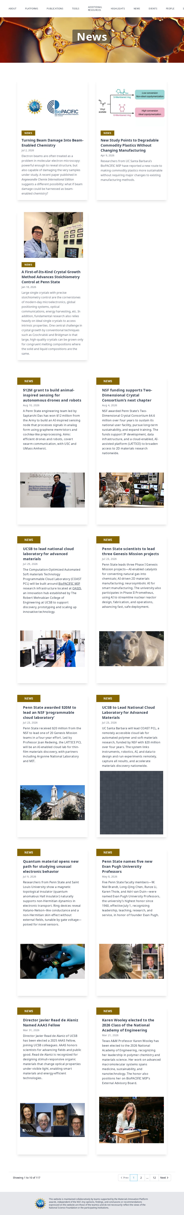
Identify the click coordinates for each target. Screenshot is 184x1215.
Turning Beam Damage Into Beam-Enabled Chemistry (52, 143)
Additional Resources (95, 9)
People (170, 8)
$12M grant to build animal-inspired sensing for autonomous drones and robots (52, 395)
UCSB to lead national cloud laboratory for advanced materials (48, 553)
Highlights (118, 8)
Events (153, 8)
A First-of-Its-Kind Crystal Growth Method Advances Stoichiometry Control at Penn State (51, 276)
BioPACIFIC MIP (111, 166)
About (13, 8)
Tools (75, 8)
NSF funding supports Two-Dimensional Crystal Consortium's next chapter (127, 395)
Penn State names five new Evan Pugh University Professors (127, 866)
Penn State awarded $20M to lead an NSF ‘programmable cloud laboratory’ (49, 712)
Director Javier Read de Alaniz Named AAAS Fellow (50, 1022)
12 (156, 1178)
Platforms (31, 8)
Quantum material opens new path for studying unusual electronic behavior (51, 866)
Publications (55, 8)
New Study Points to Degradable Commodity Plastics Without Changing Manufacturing (130, 145)
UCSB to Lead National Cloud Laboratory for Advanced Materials (128, 712)
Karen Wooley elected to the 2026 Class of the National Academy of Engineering (128, 1025)
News (137, 8)
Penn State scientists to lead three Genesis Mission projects (130, 551)
